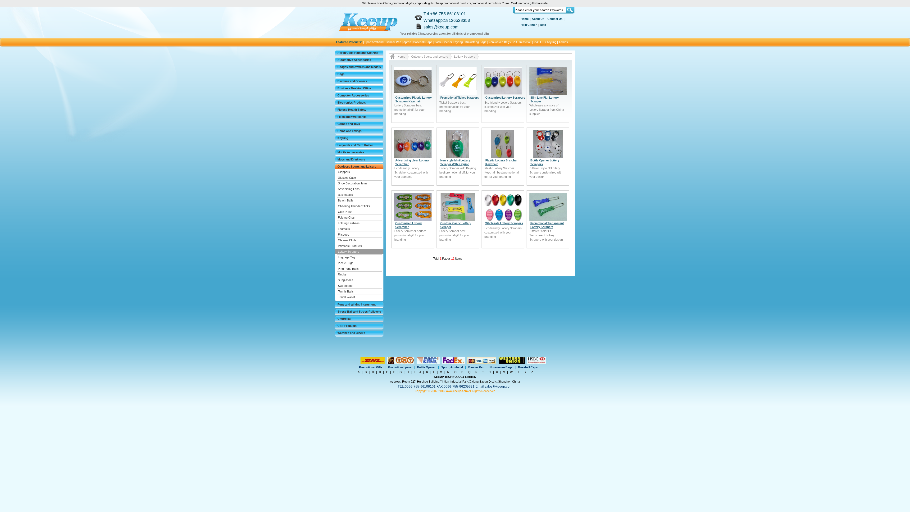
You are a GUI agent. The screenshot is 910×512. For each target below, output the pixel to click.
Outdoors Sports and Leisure (356, 166)
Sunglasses (345, 280)
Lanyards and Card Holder (355, 145)
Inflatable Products (350, 246)
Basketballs (345, 195)
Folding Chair (346, 217)
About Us (538, 19)
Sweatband (345, 286)
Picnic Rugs (345, 263)
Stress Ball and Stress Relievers (359, 311)
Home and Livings (349, 131)
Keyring (342, 138)
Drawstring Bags (475, 42)
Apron (407, 42)
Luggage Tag (346, 257)
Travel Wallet (346, 297)
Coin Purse (345, 212)
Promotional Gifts (370, 367)
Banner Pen (393, 42)
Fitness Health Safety (351, 109)
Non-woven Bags (499, 42)
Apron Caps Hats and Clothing (357, 53)
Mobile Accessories (350, 152)
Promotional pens (400, 367)
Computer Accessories (353, 95)
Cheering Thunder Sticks (354, 206)
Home (525, 19)
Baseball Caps (422, 42)
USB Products (347, 326)
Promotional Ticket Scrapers (459, 97)
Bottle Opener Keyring (448, 42)
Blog (543, 25)
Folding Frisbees (348, 223)
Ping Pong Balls (348, 268)
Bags (341, 74)
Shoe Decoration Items (352, 183)
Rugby (342, 274)
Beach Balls (345, 200)
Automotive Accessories (354, 60)
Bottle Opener (426, 367)
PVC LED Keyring (544, 42)
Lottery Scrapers (348, 251)
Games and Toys (348, 124)
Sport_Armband (452, 367)
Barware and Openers (352, 81)
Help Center (529, 25)
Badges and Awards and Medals (359, 67)
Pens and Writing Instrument (356, 304)
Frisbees (343, 234)
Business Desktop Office (354, 88)
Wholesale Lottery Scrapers (504, 223)
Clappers (344, 172)
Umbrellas (344, 318)
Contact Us (555, 19)
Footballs (344, 229)
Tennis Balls (346, 291)
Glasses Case (347, 177)
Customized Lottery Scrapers (505, 97)
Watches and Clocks (351, 333)
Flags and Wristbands (352, 117)
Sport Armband (374, 42)
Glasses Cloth (347, 240)
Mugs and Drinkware (351, 159)
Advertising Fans (348, 189)
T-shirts (563, 42)
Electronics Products (351, 102)
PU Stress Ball (522, 42)
